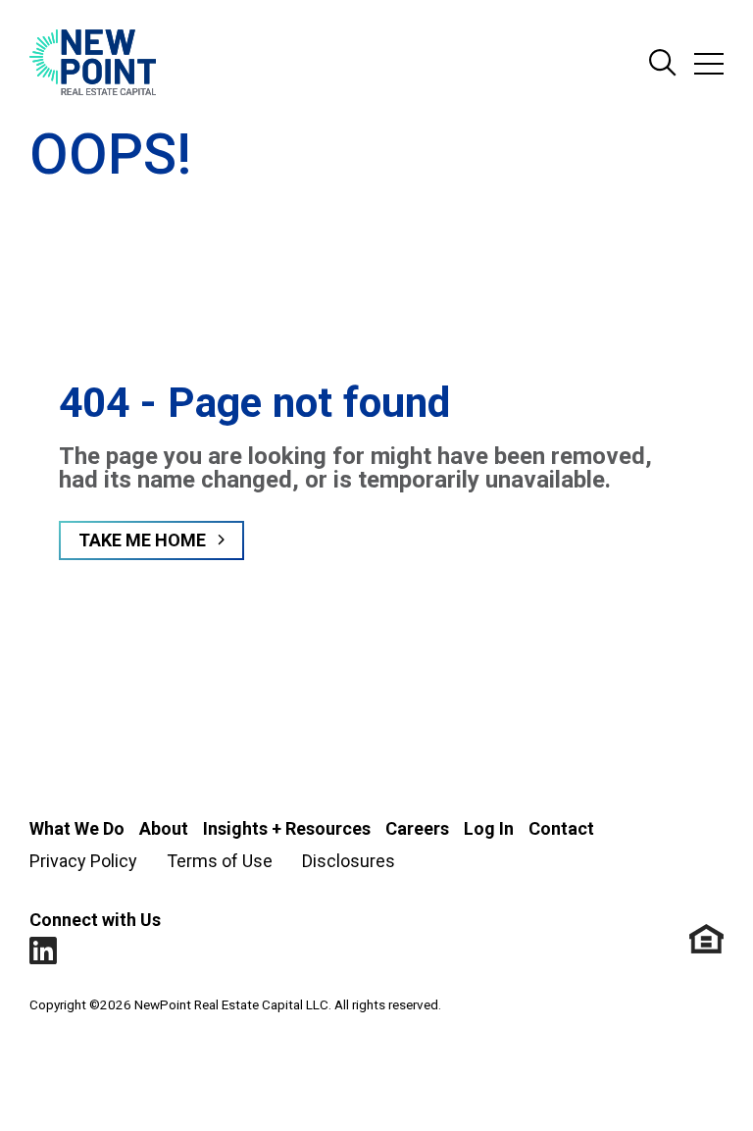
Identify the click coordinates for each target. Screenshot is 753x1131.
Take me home (142, 540)
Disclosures (348, 860)
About (163, 828)
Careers (417, 828)
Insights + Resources (287, 828)
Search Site (663, 63)
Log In (489, 828)
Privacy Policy (83, 860)
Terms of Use (220, 860)
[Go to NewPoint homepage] (92, 63)
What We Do (77, 828)
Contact (561, 828)
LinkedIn (43, 951)
